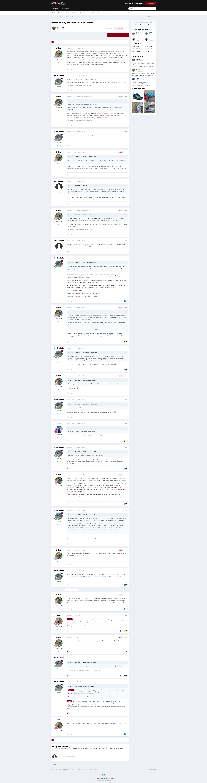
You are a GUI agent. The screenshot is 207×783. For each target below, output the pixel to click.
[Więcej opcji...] (126, 48)
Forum (53, 12)
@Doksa (70, 619)
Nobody (89, 214)
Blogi (59, 12)
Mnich (88, 101)
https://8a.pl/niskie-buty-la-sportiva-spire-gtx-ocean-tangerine (84, 293)
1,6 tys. (59, 437)
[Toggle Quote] (69, 101)
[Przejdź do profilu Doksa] (54, 28)
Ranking (105, 12)
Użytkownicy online (95, 12)
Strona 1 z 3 (71, 42)
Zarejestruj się (151, 3)
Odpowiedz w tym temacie (118, 35)
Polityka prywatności (97, 778)
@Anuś (69, 701)
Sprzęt (69, 29)
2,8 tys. (59, 89)
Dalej (61, 42)
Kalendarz (66, 12)
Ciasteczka (113, 778)
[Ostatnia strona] (65, 42)
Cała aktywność (65, 8)
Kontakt (106, 778)
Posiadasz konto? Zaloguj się (134, 3)
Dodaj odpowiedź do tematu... (69, 756)
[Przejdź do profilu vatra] (59, 429)
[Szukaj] (154, 8)
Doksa (62, 27)
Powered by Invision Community (103, 780)
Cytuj (71, 69)
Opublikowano (76, 48)
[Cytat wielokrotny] (68, 69)
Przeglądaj (55, 8)
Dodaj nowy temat (98, 35)
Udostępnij (109, 28)
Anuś (59, 615)
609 (59, 629)
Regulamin (74, 12)
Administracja (83, 12)
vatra (59, 423)
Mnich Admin (59, 76)
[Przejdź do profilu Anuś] (59, 621)
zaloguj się (104, 748)
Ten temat (148, 8)
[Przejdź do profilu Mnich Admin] (59, 81)
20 (59, 62)
